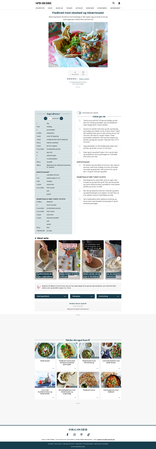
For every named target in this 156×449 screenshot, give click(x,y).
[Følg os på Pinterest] (81, 434)
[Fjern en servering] (45, 118)
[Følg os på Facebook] (67, 434)
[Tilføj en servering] (61, 118)
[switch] (79, 113)
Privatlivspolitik (88, 444)
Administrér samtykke (101, 444)
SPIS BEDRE (44, 3)
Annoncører (58, 444)
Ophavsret (79, 444)
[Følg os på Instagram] (74, 434)
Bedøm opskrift (84, 79)
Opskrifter (40, 8)
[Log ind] (119, 3)
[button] (46, 259)
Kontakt (50, 444)
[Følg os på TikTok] (88, 434)
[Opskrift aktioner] (53, 368)
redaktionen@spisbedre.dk (106, 439)
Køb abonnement (68, 444)
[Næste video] (119, 258)
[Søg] (113, 3)
